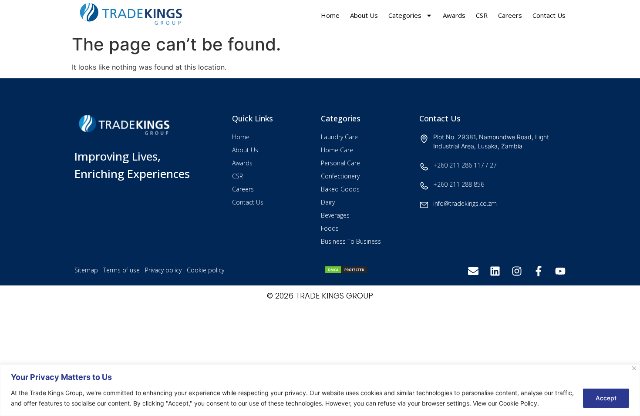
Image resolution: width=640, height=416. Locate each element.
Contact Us (549, 15)
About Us (364, 15)
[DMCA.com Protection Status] (346, 271)
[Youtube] (560, 271)
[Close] (634, 368)
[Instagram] (517, 271)
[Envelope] (473, 271)
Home (330, 15)
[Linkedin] (495, 271)
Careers (510, 15)
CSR (482, 15)
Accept (606, 398)
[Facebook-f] (538, 271)
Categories (404, 15)
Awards (454, 15)
